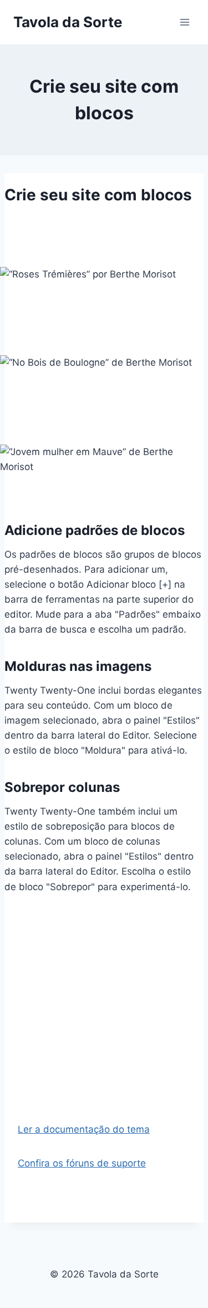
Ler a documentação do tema (84, 1129)
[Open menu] (184, 22)
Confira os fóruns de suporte (82, 1163)
